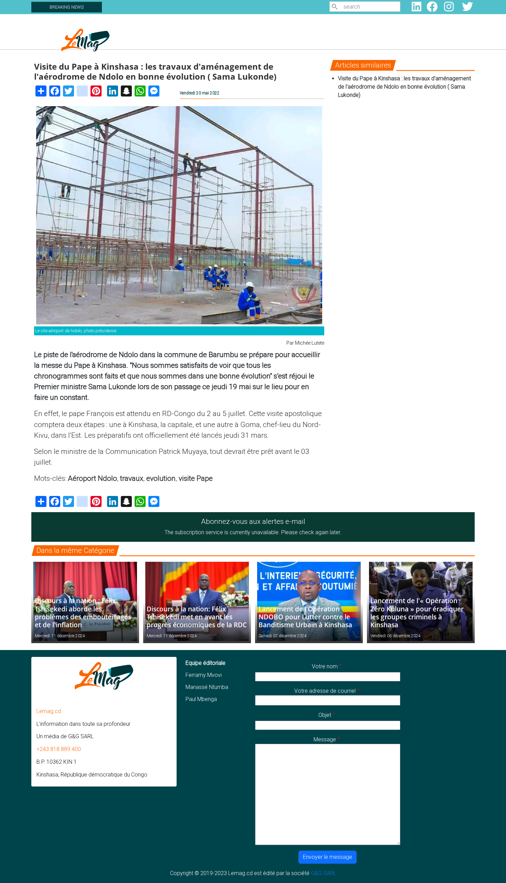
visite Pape (196, 478)
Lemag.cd (48, 711)
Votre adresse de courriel (325, 691)
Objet (324, 715)
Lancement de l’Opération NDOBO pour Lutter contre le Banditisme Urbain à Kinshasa (305, 616)
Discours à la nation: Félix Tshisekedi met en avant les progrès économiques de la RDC (197, 616)
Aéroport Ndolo (92, 478)
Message (325, 739)
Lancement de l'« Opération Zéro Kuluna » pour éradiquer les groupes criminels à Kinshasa (417, 612)
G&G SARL (323, 873)
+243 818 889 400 (58, 749)
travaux (131, 478)
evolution (161, 478)
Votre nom (325, 666)
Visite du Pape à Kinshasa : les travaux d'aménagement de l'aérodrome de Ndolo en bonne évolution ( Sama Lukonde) (404, 86)
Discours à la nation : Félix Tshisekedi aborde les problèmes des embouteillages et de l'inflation (83, 612)
